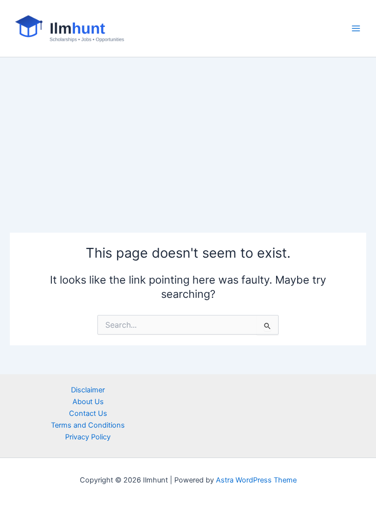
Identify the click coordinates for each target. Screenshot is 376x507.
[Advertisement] (188, 130)
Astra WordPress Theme (256, 480)
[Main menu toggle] (356, 28)
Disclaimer (88, 390)
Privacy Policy (88, 437)
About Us (88, 401)
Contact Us (88, 413)
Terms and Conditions (88, 425)
